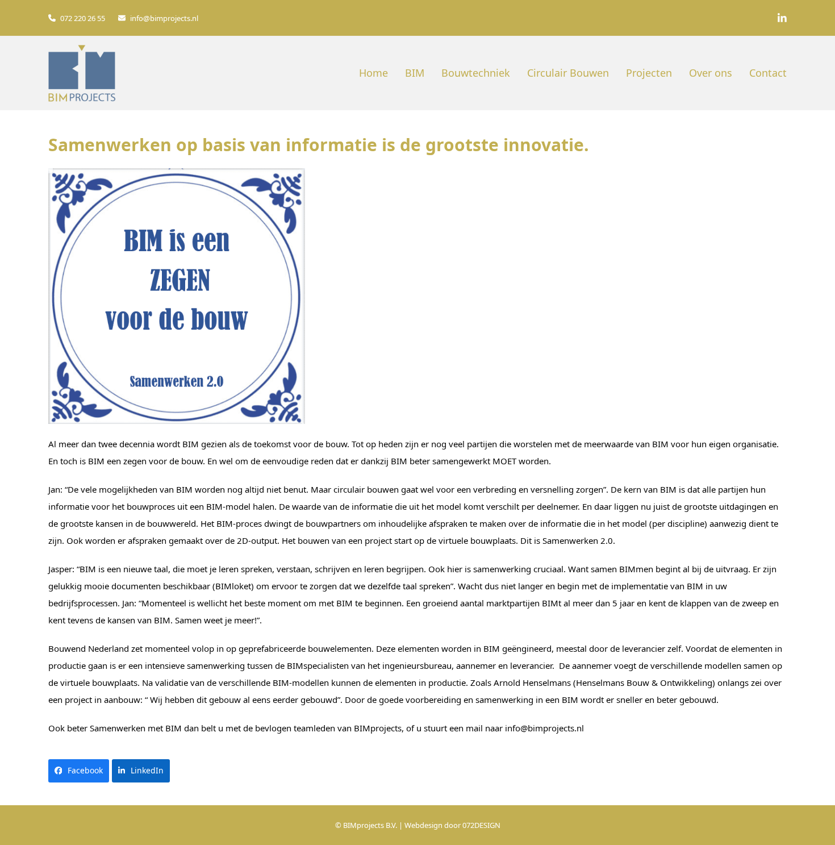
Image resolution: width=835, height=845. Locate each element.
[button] (78, 770)
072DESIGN (481, 825)
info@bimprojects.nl (164, 18)
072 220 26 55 (82, 18)
